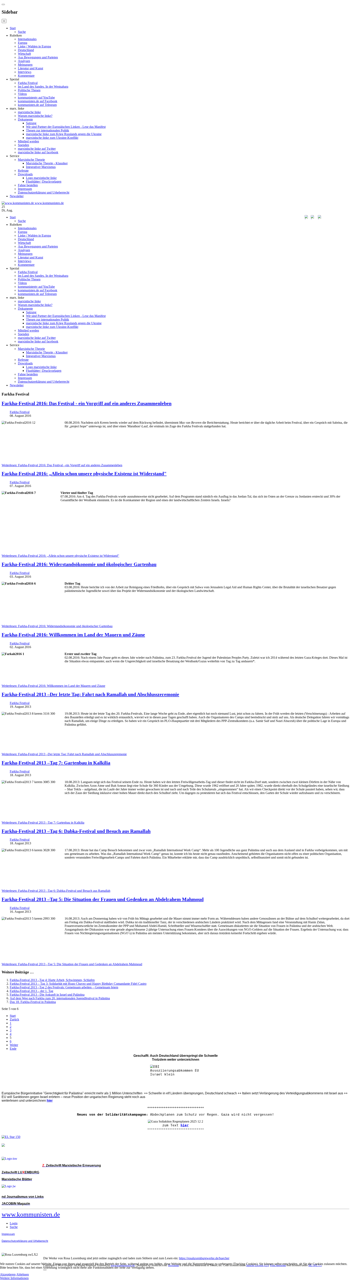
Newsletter (17, 196)
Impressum (25, 189)
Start (13, 28)
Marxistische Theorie (31, 159)
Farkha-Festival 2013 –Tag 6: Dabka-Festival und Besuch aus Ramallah (76, 831)
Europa (22, 42)
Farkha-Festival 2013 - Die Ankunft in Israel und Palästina (47, 994)
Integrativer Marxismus (41, 167)
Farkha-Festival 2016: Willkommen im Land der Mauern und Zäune (73, 634)
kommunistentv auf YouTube (36, 97)
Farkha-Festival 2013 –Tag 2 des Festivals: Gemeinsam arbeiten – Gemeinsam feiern (64, 987)
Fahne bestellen (28, 185)
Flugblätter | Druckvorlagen (43, 181)
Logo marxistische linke (41, 178)
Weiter (14, 1045)
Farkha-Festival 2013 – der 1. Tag (31, 991)
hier (185, 1125)
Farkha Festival (28, 83)
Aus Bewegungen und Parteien (38, 57)
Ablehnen (22, 1274)
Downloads (25, 174)
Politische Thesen (29, 90)
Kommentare (26, 75)
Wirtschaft (24, 53)
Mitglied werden (28, 141)
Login (13, 1223)
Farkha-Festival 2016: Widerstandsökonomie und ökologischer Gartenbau (79, 564)
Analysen (24, 61)
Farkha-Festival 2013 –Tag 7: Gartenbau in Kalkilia (56, 762)
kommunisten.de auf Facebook (37, 101)
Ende (13, 1048)
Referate (23, 170)
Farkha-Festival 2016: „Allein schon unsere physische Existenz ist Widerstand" (84, 473)
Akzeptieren (8, 1274)
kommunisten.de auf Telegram (37, 105)
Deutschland (26, 50)
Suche (22, 31)
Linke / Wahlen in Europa (34, 46)
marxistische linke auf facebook (38, 152)
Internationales (27, 39)
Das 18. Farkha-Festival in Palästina (33, 1002)
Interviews (24, 72)
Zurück (14, 1019)
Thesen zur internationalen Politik (47, 130)
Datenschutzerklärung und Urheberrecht (43, 192)
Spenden (23, 145)
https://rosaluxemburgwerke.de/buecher (204, 1258)
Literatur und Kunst (30, 68)
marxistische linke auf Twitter (37, 148)
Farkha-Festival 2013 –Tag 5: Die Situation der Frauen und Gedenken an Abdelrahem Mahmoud (103, 899)
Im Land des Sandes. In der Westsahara (43, 86)
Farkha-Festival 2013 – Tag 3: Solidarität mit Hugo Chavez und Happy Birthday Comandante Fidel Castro (78, 983)
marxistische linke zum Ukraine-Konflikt (52, 137)
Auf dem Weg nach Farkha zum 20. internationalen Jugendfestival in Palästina (60, 998)
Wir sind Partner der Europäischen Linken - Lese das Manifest (66, 126)
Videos (22, 94)
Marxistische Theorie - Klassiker (47, 163)
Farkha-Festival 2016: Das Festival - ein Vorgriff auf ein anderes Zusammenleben (86, 403)
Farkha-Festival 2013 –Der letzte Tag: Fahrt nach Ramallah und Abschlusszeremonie (90, 694)
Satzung (31, 123)
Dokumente (25, 119)
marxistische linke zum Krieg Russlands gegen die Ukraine (64, 134)
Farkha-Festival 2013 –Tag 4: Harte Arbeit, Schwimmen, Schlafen (52, 980)
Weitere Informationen (14, 1278)
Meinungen (25, 64)
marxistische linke (29, 112)
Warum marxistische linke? (35, 115)
